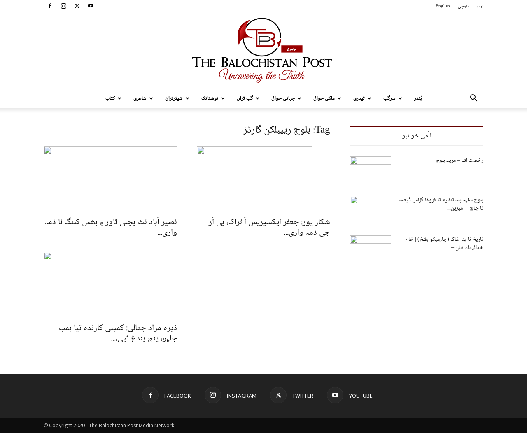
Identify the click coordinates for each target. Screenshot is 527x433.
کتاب (110, 98)
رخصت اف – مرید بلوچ (459, 160)
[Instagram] (63, 6)
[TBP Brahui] (263, 50)
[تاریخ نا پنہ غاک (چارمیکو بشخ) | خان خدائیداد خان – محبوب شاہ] (370, 249)
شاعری (140, 98)
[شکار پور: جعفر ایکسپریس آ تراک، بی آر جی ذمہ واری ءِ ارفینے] (263, 179)
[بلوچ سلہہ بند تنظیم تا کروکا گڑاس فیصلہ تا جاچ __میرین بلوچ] (370, 210)
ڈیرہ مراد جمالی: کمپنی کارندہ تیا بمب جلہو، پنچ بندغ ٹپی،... (117, 333)
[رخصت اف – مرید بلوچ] (370, 170)
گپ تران (245, 98)
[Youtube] (90, 6)
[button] (473, 99)
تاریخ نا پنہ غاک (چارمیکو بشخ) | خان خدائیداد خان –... (444, 244)
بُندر (418, 98)
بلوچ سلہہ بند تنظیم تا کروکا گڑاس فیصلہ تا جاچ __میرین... (440, 204)
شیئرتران (174, 98)
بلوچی (463, 6)
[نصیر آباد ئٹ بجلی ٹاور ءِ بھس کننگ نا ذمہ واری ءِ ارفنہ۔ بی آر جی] (110, 179)
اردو (479, 6)
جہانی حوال (283, 98)
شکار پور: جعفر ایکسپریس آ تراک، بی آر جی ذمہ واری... (269, 227)
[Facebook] (50, 6)
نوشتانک (209, 98)
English (443, 6)
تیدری (359, 98)
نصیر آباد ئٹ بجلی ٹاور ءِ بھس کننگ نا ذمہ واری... (110, 227)
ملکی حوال (324, 98)
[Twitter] (77, 6)
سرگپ (389, 98)
